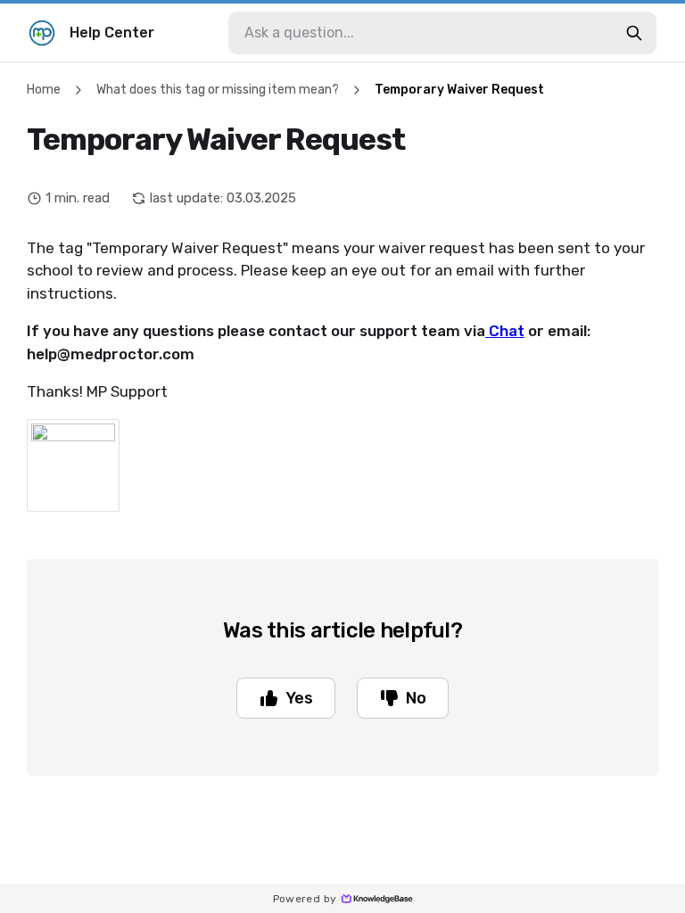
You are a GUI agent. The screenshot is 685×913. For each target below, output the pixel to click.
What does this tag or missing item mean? (217, 89)
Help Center (112, 32)
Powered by (305, 898)
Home (44, 89)
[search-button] (634, 33)
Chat (504, 331)
